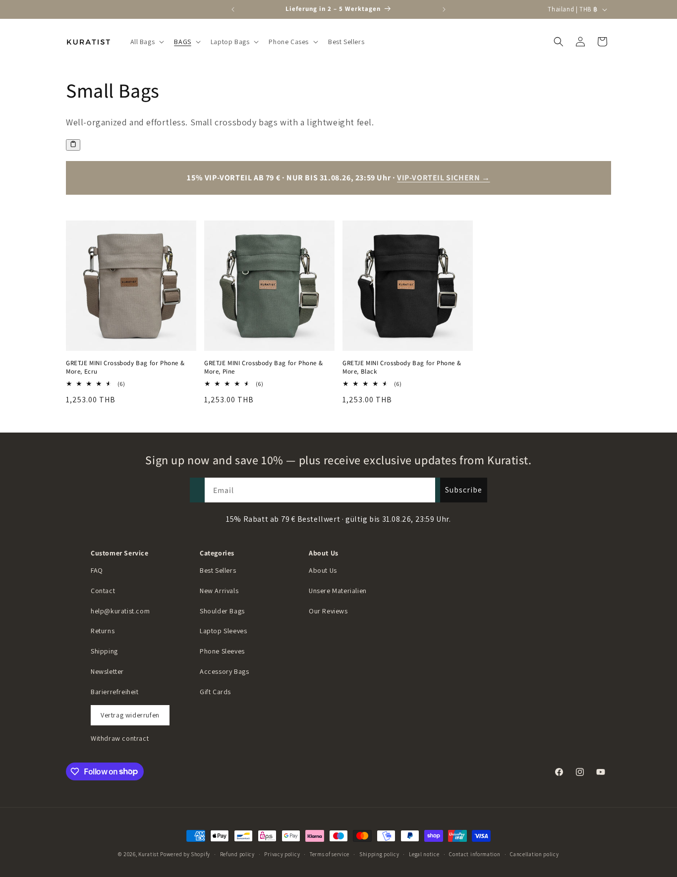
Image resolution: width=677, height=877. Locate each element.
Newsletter (107, 671)
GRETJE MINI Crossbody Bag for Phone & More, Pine (263, 367)
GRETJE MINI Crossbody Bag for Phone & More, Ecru (125, 367)
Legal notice (424, 853)
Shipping (104, 651)
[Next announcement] (444, 9)
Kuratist (148, 854)
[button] (146, 41)
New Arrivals (219, 590)
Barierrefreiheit (115, 691)
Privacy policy (282, 853)
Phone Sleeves (222, 651)
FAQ (97, 570)
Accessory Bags (224, 671)
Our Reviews (328, 610)
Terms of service (329, 853)
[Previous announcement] (233, 9)
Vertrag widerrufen (130, 715)
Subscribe (463, 490)
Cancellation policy (534, 853)
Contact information (474, 853)
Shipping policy (379, 853)
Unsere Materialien (338, 590)
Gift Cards (215, 691)
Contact (103, 590)
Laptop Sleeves (223, 630)
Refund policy (237, 853)
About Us (323, 570)
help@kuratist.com (120, 610)
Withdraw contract (120, 738)
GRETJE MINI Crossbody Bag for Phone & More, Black (401, 367)
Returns (102, 630)
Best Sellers (218, 570)
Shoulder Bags (222, 610)
